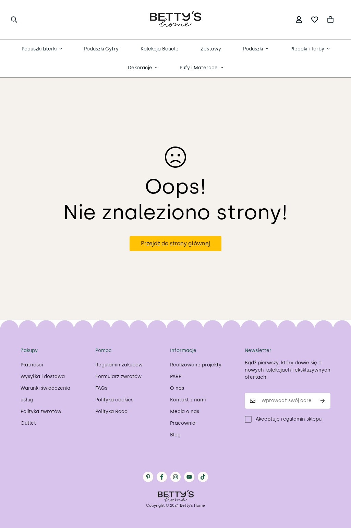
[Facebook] (162, 477)
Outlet (28, 423)
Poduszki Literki (39, 49)
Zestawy (211, 49)
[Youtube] (189, 477)
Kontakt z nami (188, 400)
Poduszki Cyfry (101, 49)
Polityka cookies (114, 400)
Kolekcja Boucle (160, 49)
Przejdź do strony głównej (175, 243)
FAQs (101, 388)
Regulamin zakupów (119, 365)
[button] (330, 19)
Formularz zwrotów (118, 376)
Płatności (32, 365)
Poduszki (253, 49)
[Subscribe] (322, 401)
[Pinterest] (148, 477)
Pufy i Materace (199, 68)
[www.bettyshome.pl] (175, 20)
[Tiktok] (203, 477)
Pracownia (182, 423)
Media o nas (184, 411)
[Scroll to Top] (338, 490)
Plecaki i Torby (307, 49)
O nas (177, 388)
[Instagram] (175, 477)
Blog (175, 435)
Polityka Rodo (111, 411)
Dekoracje (140, 68)
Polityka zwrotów (41, 411)
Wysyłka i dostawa (43, 376)
